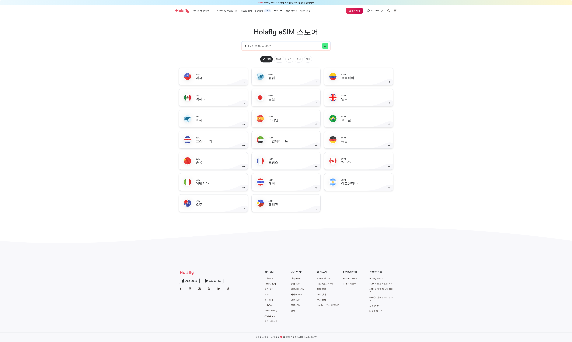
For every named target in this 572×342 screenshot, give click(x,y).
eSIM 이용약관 (324, 278)
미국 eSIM (295, 278)
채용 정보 (269, 278)
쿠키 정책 (321, 295)
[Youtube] (199, 289)
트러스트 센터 (271, 321)
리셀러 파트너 (349, 284)
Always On (270, 316)
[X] (209, 289)
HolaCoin (269, 305)
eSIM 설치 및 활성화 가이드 (381, 290)
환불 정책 (321, 289)
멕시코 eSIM (296, 295)
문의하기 (269, 300)
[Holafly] (204, 272)
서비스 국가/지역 (201, 11)
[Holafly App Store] (189, 281)
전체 (293, 311)
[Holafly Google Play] (213, 281)
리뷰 (267, 295)
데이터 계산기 (376, 311)
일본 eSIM (295, 300)
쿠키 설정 (321, 300)
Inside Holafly (271, 311)
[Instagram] (190, 289)
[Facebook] (180, 289)
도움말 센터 (374, 306)
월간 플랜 (269, 289)
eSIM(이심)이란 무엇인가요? (381, 299)
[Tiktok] (228, 289)
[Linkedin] (218, 289)
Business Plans (350, 278)
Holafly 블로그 (376, 278)
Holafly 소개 (270, 284)
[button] (388, 10)
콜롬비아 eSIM (297, 289)
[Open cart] (395, 11)
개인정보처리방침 (325, 284)
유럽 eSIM (295, 284)
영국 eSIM (295, 305)
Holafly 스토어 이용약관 (328, 305)
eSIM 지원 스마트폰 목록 (381, 284)
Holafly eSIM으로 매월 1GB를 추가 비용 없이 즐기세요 (286, 3)
